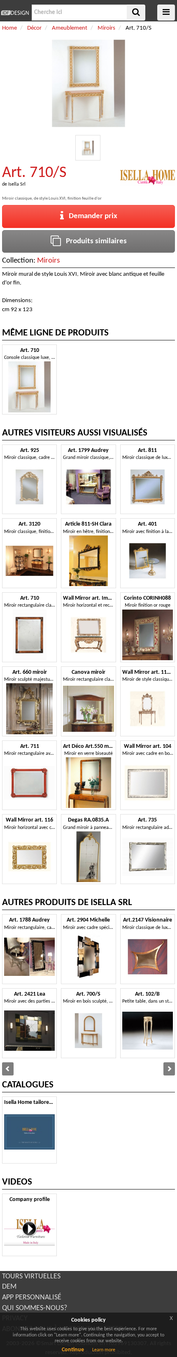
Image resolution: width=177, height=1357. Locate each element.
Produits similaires (94, 241)
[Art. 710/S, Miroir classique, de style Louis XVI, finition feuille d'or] (88, 147)
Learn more (103, 1350)
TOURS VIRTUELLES (31, 1276)
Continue (73, 1350)
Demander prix (90, 216)
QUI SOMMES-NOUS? (34, 1308)
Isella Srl (17, 184)
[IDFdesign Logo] (15, 12)
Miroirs (48, 261)
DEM (9, 1287)
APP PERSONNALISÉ (31, 1297)
